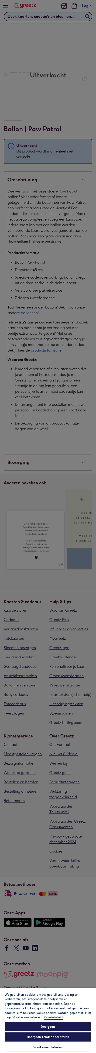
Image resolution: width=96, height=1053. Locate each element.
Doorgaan (48, 1026)
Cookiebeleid (53, 1017)
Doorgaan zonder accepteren (48, 1037)
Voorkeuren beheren (47, 1047)
